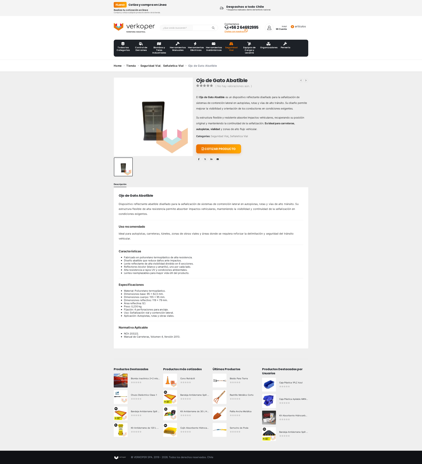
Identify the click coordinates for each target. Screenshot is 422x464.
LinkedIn (211, 159)
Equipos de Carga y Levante (249, 50)
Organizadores (268, 47)
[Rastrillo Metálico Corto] (219, 397)
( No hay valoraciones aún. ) (233, 86)
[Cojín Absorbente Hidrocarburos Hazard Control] (170, 430)
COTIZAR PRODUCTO (220, 149)
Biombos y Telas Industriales (159, 50)
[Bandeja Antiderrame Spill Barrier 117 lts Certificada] (170, 397)
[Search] (213, 28)
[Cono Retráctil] (170, 380)
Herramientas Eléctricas (196, 49)
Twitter (205, 159)
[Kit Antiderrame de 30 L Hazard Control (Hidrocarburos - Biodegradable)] (170, 413)
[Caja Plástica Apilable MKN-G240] (269, 401)
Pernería (285, 47)
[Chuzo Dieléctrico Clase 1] (121, 397)
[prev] (301, 80)
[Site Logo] (134, 28)
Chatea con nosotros (234, 31)
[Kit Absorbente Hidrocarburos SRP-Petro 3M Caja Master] (269, 417)
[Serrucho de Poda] (219, 430)
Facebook (198, 159)
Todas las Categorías (123, 49)
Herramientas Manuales (178, 49)
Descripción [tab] (120, 184)
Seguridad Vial (231, 49)
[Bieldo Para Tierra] (219, 380)
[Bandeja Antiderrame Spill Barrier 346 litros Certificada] (121, 413)
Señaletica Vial (239, 136)
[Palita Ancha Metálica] (219, 413)
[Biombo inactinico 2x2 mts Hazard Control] (121, 380)
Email (217, 159)
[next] (306, 80)
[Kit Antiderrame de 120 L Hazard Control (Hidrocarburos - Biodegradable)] (121, 430)
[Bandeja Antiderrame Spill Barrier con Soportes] (269, 434)
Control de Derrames (141, 49)
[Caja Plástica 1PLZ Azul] (269, 385)
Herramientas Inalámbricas (214, 49)
